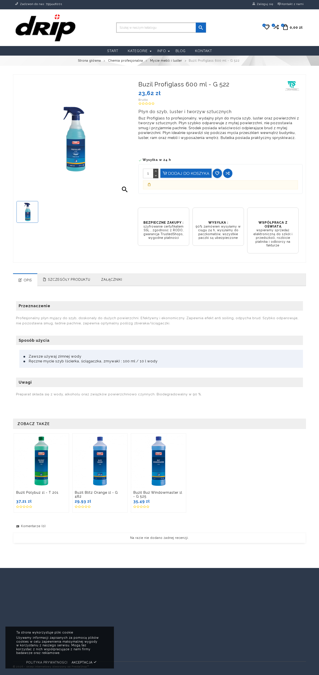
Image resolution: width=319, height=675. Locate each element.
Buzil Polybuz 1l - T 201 (37, 493)
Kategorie (138, 51)
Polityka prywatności (46, 662)
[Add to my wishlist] (217, 173)
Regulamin (171, 633)
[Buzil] (34, 582)
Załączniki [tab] (111, 279)
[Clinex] (84, 582)
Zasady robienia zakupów (184, 626)
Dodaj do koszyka (188, 173)
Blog (181, 51)
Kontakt (203, 51)
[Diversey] (134, 582)
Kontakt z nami (175, 646)
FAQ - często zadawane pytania (189, 640)
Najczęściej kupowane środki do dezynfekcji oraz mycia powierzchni (118, 646)
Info (161, 51)
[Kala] (184, 587)
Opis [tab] (28, 280)
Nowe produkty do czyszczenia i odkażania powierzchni (115, 635)
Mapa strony (173, 653)
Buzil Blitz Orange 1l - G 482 (96, 494)
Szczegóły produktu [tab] (69, 279)
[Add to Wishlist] (51, 461)
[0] (275, 29)
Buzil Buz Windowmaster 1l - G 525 (157, 494)
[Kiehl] (235, 582)
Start (112, 51)
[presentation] (14, 587)
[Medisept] (285, 582)
